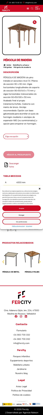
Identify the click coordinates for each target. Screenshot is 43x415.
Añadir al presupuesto (19, 154)
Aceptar (21, 208)
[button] (39, 189)
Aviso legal (29, 226)
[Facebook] (16, 317)
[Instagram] (21, 317)
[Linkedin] (26, 317)
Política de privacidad (18, 226)
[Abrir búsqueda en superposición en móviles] (32, 8)
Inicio (9, 65)
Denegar (21, 215)
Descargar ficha (14, 164)
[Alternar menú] (27, 8)
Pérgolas (8, 67)
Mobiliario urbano (21, 65)
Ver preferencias (21, 221)
